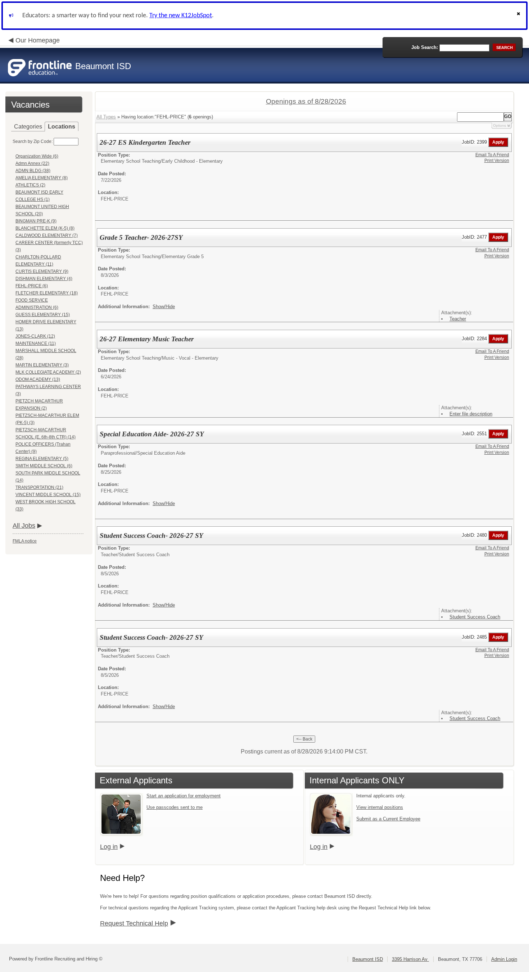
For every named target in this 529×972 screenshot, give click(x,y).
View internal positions (379, 807)
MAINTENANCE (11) (35, 343)
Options (499, 125)
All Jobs (24, 525)
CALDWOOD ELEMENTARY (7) (46, 235)
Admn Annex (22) (32, 163)
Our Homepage (37, 40)
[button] (519, 16)
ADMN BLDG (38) (32, 170)
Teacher (457, 318)
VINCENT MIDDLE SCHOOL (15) (48, 494)
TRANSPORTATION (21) (39, 487)
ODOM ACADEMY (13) (37, 379)
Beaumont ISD (367, 959)
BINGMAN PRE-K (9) (35, 221)
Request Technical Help (134, 923)
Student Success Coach (474, 617)
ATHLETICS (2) (30, 185)
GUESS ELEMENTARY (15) (42, 314)
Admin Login (504, 959)
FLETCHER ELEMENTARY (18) (46, 293)
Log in (109, 846)
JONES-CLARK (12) (35, 336)
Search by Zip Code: (33, 141)
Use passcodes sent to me (174, 807)
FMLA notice (25, 541)
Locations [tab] (61, 126)
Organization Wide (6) (36, 156)
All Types (106, 117)
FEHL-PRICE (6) (31, 285)
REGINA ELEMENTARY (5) (41, 458)
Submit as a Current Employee (388, 819)
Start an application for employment (183, 795)
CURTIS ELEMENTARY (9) (41, 271)
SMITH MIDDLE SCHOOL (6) (43, 465)
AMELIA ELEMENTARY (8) (41, 177)
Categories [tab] (28, 126)
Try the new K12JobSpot (180, 15)
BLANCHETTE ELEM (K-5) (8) (44, 228)
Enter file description (470, 414)
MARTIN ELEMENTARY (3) (42, 365)
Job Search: (424, 47)
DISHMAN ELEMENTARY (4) (43, 278)
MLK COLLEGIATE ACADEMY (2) (48, 372)
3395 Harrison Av (410, 959)
